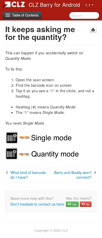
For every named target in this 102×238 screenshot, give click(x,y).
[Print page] (93, 30)
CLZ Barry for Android (54, 4)
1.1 (88, 5)
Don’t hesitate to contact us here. (37, 204)
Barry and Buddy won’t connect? (73, 174)
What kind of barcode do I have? (28, 174)
